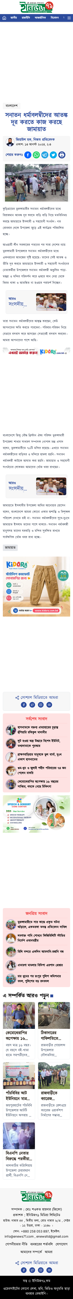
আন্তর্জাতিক (40, 18)
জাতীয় (14, 18)
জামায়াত (10, 547)
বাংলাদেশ (12, 105)
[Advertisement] (36, 61)
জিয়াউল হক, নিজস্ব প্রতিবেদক (35, 139)
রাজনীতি (26, 18)
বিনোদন (55, 18)
